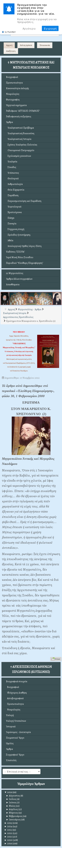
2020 (8, 840)
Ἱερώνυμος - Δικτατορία (18, 732)
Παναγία (11, 223)
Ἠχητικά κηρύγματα (16, 105)
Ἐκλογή (10, 715)
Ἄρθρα (9, 122)
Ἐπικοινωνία (45, 45)
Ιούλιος (11, 799)
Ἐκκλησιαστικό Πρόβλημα (20, 127)
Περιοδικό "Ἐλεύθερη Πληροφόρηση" (24, 263)
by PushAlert (10, 31)
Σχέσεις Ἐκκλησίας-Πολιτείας (21, 144)
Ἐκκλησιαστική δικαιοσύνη (20, 133)
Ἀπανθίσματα (12, 284)
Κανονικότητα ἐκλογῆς (17, 88)
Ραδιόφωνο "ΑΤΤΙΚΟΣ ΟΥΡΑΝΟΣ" (23, 111)
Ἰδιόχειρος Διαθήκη (16, 692)
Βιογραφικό (12, 77)
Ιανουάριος (13, 819)
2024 (8, 826)
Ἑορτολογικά (13, 206)
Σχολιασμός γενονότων (18, 156)
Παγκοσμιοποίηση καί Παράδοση (23, 201)
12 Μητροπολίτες (14, 273)
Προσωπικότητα (14, 82)
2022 (8, 833)
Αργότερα (29, 28)
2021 (8, 836)
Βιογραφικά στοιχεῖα (16, 681)
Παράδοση (12, 195)
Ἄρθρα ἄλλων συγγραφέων (19, 279)
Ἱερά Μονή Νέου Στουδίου (19, 257)
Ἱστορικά (11, 726)
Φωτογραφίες (13, 99)
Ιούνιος (11, 802)
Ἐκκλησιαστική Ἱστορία (18, 139)
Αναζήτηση (11, 51)
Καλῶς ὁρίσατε (26, 45)
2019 (8, 843)
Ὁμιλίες (10, 743)
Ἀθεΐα (9, 240)
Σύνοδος (11, 167)
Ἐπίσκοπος (12, 172)
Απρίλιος (12, 809)
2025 (8, 823)
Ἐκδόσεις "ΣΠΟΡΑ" (15, 251)
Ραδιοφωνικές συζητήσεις (18, 116)
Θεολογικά (12, 178)
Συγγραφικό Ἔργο (15, 754)
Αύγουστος (13, 795)
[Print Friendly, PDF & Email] (55, 658)
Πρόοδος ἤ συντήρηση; (18, 234)
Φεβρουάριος (14, 816)
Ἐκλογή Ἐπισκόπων (16, 721)
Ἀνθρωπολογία (14, 184)
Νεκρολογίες (12, 94)
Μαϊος (11, 806)
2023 (8, 829)
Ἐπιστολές (11, 760)
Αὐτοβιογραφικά (15, 698)
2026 (8, 792)
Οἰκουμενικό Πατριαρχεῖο (20, 150)
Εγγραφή (50, 28)
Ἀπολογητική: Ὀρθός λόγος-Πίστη (24, 246)
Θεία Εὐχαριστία (15, 189)
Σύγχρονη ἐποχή (15, 229)
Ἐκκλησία (11, 161)
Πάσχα (10, 218)
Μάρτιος (12, 812)
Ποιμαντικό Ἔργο (15, 737)
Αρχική (9, 45)
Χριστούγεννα (14, 212)
